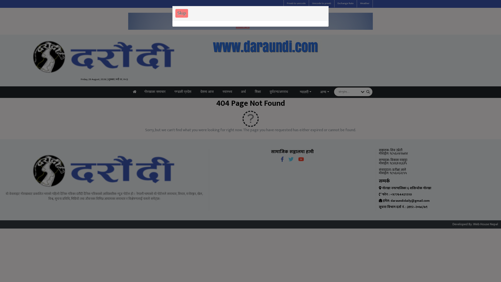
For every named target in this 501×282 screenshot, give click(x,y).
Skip (181, 13)
